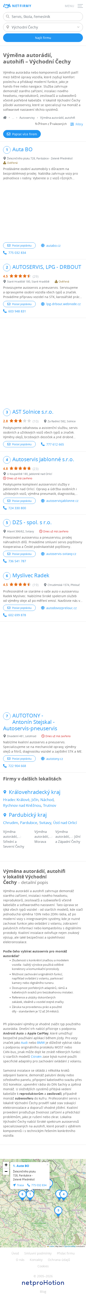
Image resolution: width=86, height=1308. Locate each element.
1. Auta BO (21, 1166)
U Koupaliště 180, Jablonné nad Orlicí (29, 474)
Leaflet (51, 1246)
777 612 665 (55, 444)
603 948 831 (17, 311)
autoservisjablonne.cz (62, 501)
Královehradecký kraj (34, 792)
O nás (20, 1260)
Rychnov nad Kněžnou (22, 805)
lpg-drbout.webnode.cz (63, 304)
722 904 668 (17, 766)
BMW (41, 1042)
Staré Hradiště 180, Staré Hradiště (28, 281)
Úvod (15, 1253)
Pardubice (28, 822)
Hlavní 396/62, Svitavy (20, 531)
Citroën (36, 1056)
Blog (43, 1291)
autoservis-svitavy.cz (61, 554)
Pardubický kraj (28, 815)
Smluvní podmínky (38, 1253)
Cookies (43, 1266)
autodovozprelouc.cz (61, 608)
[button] (30, 1195)
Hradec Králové (16, 799)
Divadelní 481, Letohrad (21, 736)
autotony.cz (54, 759)
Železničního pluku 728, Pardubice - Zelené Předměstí (40, 158)
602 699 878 (17, 615)
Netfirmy (21, 6)
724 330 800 (17, 508)
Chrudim (10, 822)
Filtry (79, 124)
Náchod (47, 799)
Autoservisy (27, 118)
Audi (24, 1042)
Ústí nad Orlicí (65, 822)
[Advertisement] (43, 212)
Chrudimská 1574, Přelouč (64, 585)
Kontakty (36, 1260)
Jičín (35, 799)
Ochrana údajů (59, 1260)
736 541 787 (17, 561)
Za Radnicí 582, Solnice (62, 421)
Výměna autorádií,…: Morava (43, 836)
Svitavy (45, 822)
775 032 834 (17, 253)
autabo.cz (53, 245)
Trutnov (49, 805)
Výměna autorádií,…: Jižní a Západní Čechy (67, 836)
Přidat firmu (66, 1253)
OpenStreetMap (70, 1246)
